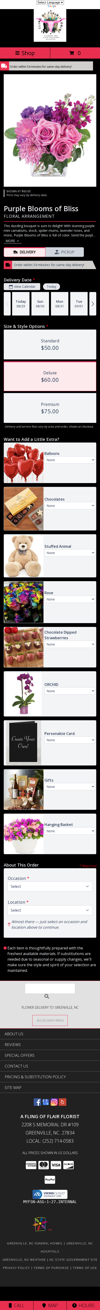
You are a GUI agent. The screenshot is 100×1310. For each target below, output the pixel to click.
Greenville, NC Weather (24, 1259)
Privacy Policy (16, 1268)
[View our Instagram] (54, 1104)
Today (51, 286)
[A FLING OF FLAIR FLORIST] (50, 40)
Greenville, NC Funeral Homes (34, 1243)
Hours (86, 1305)
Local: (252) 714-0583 (50, 1141)
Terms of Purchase (51, 1268)
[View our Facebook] (37, 1104)
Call (18, 1305)
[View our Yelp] (62, 1104)
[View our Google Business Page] (46, 1104)
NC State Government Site (73, 1259)
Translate (64, 7)
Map (52, 1305)
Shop (28, 53)
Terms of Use (85, 1268)
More (10, 241)
